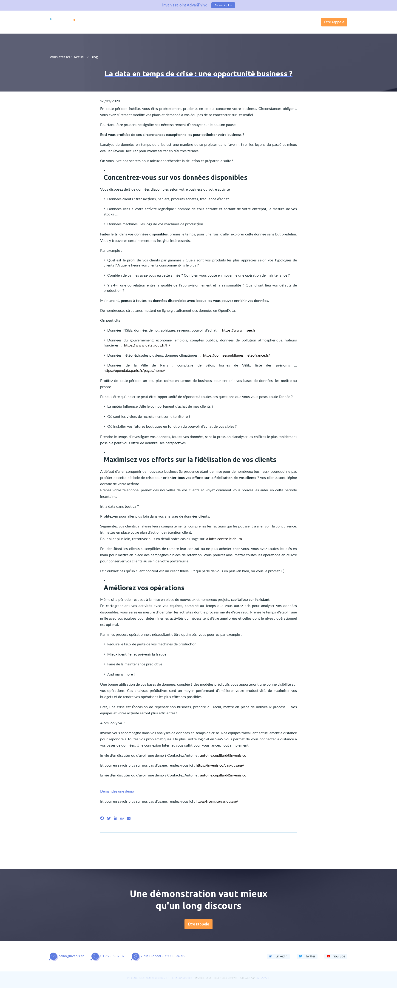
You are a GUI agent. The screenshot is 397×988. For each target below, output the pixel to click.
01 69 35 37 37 (112, 956)
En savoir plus (223, 5)
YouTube (339, 956)
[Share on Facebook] (102, 818)
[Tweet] (109, 818)
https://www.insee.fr (238, 330)
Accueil (79, 57)
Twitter (309, 956)
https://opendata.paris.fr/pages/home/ (134, 370)
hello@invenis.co (72, 956)
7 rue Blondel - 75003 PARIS (162, 956)
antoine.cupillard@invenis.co (223, 755)
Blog (94, 57)
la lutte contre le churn (223, 539)
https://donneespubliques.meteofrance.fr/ (236, 355)
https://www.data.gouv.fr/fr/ (147, 345)
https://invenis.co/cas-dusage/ (220, 765)
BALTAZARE (262, 978)
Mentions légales (182, 978)
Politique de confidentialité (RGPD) (148, 978)
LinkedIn (281, 956)
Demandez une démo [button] (117, 791)
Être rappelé (334, 22)
